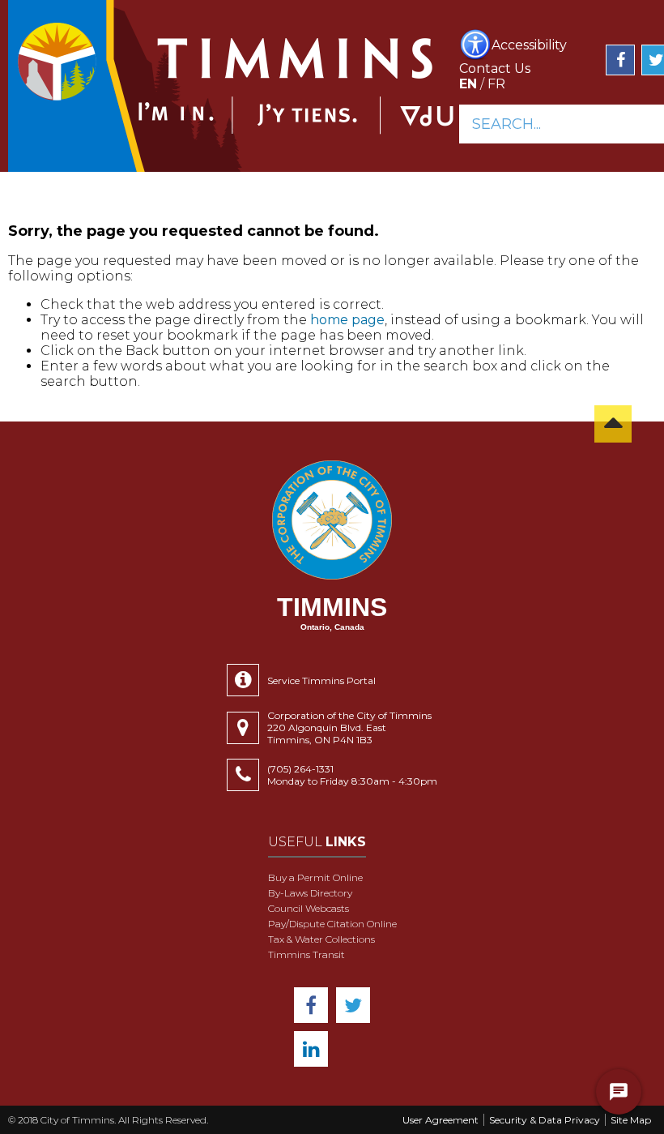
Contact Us (494, 68)
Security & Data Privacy (544, 1120)
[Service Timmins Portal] (247, 680)
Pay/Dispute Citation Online (332, 924)
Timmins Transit (306, 954)
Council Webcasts (308, 908)
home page (347, 319)
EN (468, 84)
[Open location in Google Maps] (247, 728)
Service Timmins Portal (321, 680)
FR (496, 84)
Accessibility (529, 45)
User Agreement (440, 1120)
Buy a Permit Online (315, 877)
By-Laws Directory (310, 893)
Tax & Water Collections (321, 939)
